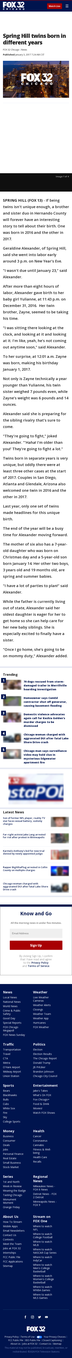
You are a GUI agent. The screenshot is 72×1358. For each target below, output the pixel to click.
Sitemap (8, 1266)
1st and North (11, 1181)
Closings (38, 1009)
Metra (6, 1062)
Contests (8, 1239)
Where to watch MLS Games (42, 1296)
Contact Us (9, 1235)
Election (37, 1049)
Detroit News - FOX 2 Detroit (44, 1195)
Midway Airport (12, 1071)
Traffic (8, 1044)
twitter (39, 1317)
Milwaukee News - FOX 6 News (44, 1187)
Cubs (6, 1104)
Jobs (5, 1149)
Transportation (12, 1049)
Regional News (40, 1178)
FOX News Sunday (14, 1035)
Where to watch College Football (42, 1235)
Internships (9, 1252)
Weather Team (42, 1014)
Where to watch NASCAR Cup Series (44, 1251)
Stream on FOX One (41, 1218)
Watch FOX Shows (44, 1112)
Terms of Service (38, 966)
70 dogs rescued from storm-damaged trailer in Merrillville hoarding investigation (45, 685)
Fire (5, 1112)
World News (10, 1006)
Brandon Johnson (43, 1071)
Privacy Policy (40, 962)
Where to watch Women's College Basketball (43, 1279)
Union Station (11, 1076)
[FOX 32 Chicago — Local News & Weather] (13, 5)
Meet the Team (12, 1244)
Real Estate (9, 1158)
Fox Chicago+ (41, 1099)
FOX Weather (41, 1027)
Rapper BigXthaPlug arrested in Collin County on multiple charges (25, 869)
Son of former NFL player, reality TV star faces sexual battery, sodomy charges (24, 820)
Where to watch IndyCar (42, 1258)
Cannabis (38, 1145)
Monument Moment (9, 1201)
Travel (6, 1054)
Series (8, 1176)
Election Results (42, 1054)
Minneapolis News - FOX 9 (45, 1203)
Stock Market (11, 1167)
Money (8, 1131)
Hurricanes (39, 1022)
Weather (40, 992)
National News (12, 1001)
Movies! (37, 1108)
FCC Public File (11, 1257)
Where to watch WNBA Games (42, 1288)
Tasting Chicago (12, 1195)
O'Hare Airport (11, 1067)
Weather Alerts (42, 1005)
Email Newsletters (14, 1230)
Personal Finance (13, 1154)
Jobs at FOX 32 (12, 1248)
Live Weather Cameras (41, 999)
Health (38, 1131)
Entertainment (45, 1085)
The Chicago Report (45, 1058)
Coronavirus (40, 1140)
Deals (6, 1145)
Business (8, 1136)
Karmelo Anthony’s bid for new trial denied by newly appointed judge (23, 852)
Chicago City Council (45, 1076)
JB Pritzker (39, 1067)
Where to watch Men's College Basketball (42, 1268)
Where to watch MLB (42, 1243)
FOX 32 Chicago (11, 49)
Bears (6, 1090)
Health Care (40, 1157)
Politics (39, 1044)
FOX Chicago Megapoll (10, 1028)
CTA (5, 1058)
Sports (8, 1085)
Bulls (6, 1099)
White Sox (9, 1108)
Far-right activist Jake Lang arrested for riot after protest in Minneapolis (24, 836)
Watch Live (54, 6)
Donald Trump (41, 1062)
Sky (5, 1117)
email (46, 1317)
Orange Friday (11, 1207)
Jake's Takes (40, 1090)
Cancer (37, 1136)
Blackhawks (10, 1095)
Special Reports (12, 1022)
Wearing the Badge (14, 1190)
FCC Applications (13, 1261)
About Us (10, 1216)
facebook (25, 1317)
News (24, 49)
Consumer (9, 1140)
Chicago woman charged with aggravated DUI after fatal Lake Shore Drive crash (46, 738)
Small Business (12, 1162)
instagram (32, 1317)
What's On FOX (42, 1095)
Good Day (9, 1018)
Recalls (37, 1161)
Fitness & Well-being (42, 1151)
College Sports (11, 1121)
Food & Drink (41, 1104)
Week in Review (12, 1186)
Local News (10, 997)
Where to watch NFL (42, 1227)
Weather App (41, 1018)
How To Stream (12, 1222)
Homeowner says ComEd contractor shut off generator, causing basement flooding (45, 701)
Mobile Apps (10, 1226)
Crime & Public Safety (11, 1012)
